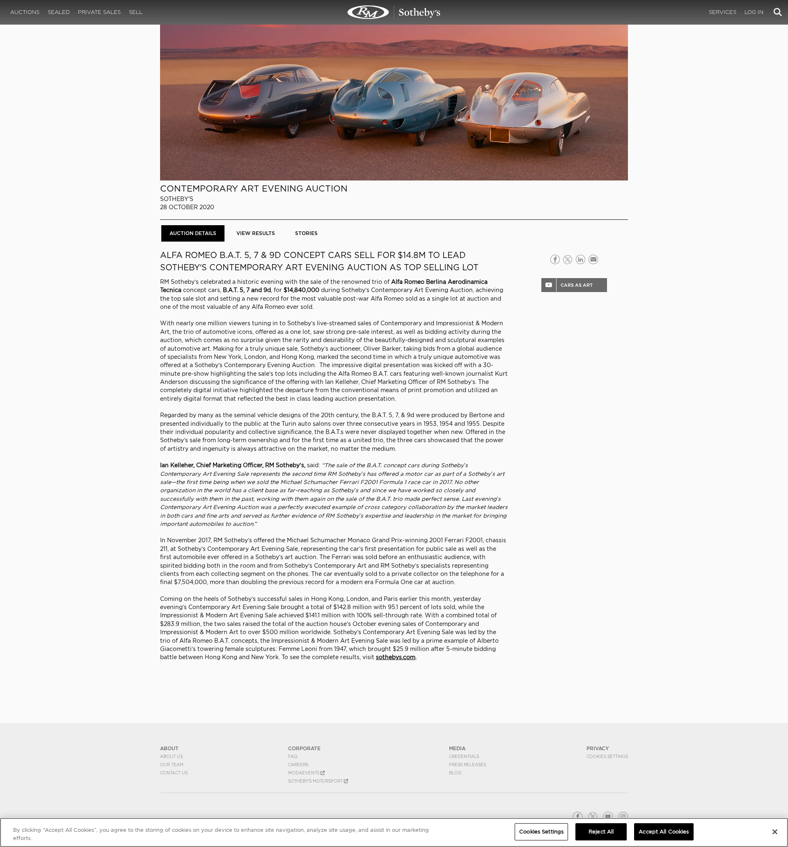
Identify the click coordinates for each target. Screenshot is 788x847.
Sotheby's (176, 199)
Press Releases (467, 764)
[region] (394, 832)
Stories (306, 233)
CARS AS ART (577, 285)
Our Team (171, 764)
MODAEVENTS (304, 772)
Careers (298, 764)
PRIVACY (597, 748)
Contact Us (174, 772)
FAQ (293, 756)
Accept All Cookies (664, 832)
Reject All (601, 832)
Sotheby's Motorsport (316, 781)
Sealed (59, 12)
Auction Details (193, 233)
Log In (753, 12)
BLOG (455, 772)
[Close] (775, 832)
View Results (255, 233)
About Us (171, 756)
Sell (135, 12)
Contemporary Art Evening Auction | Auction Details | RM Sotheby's (394, 12)
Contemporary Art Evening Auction (254, 188)
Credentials (464, 756)
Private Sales (99, 12)
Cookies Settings (607, 756)
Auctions (24, 12)
